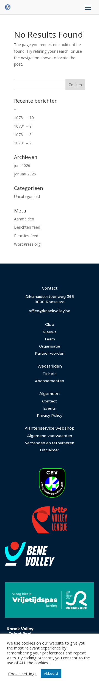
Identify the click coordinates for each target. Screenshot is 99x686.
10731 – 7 (23, 142)
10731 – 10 (24, 117)
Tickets (50, 373)
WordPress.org (27, 244)
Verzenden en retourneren (49, 443)
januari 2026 (25, 174)
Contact (49, 401)
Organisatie (49, 346)
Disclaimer (49, 450)
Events (49, 408)
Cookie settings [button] (22, 673)
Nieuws (49, 332)
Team (49, 339)
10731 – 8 (23, 134)
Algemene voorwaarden (49, 435)
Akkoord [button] (51, 673)
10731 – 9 (23, 126)
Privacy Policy (49, 415)
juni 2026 (22, 165)
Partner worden (49, 353)
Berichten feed (27, 227)
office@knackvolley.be (49, 311)
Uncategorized (27, 196)
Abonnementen (49, 381)
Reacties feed (26, 235)
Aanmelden (24, 219)
